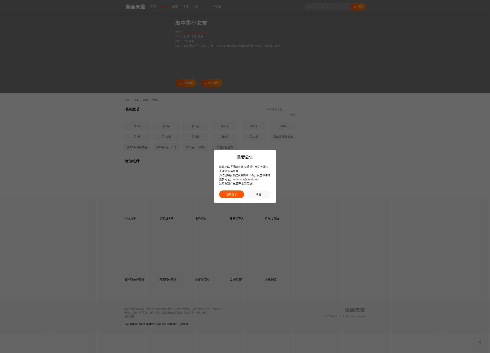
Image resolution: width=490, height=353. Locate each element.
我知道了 (231, 194)
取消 (258, 194)
